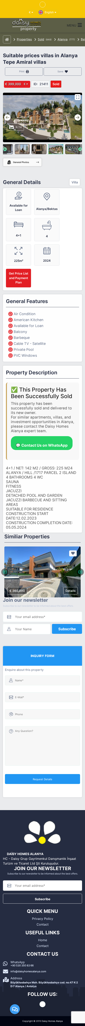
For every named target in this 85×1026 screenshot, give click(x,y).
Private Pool (24, 349)
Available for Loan (28, 326)
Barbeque (22, 338)
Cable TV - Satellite (30, 343)
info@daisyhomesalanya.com (28, 971)
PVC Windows (25, 355)
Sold (41, 39)
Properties (24, 39)
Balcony (20, 332)
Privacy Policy (42, 919)
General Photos (21, 162)
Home (42, 940)
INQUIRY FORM (42, 656)
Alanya (63, 39)
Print (22, 71)
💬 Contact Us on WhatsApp (42, 445)
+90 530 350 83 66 (22, 965)
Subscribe (67, 629)
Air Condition (25, 314)
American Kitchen (28, 320)
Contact (43, 924)
